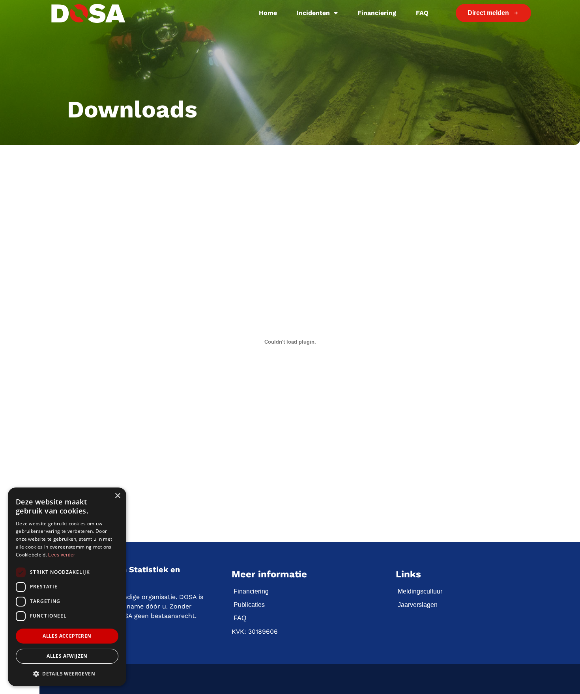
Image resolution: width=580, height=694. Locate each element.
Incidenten (313, 13)
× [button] (117, 496)
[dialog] (67, 586)
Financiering (376, 13)
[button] (67, 673)
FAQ (422, 13)
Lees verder (61, 555)
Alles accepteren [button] (67, 636)
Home (268, 13)
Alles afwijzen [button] (67, 656)
